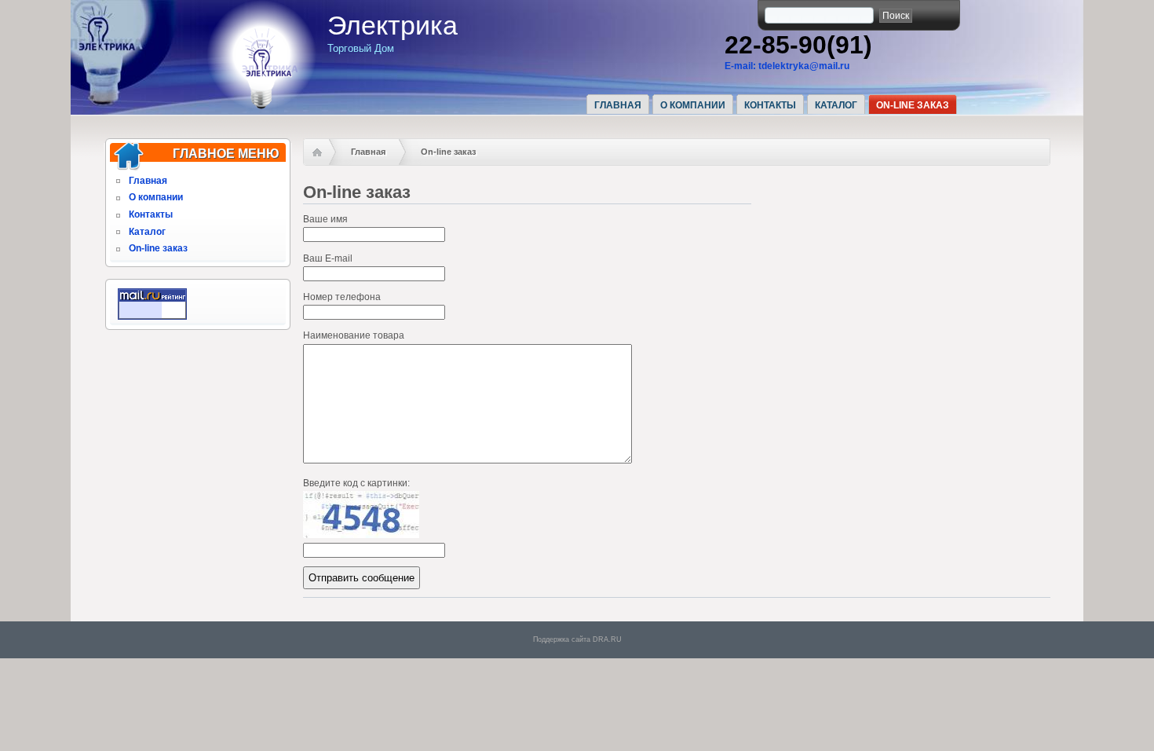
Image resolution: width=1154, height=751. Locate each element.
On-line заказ (912, 105)
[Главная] (261, 106)
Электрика (392, 25)
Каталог (836, 105)
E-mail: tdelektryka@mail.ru (787, 65)
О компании (692, 105)
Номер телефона (342, 296)
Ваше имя (325, 219)
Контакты (770, 105)
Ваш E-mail (327, 258)
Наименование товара (353, 335)
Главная (617, 105)
